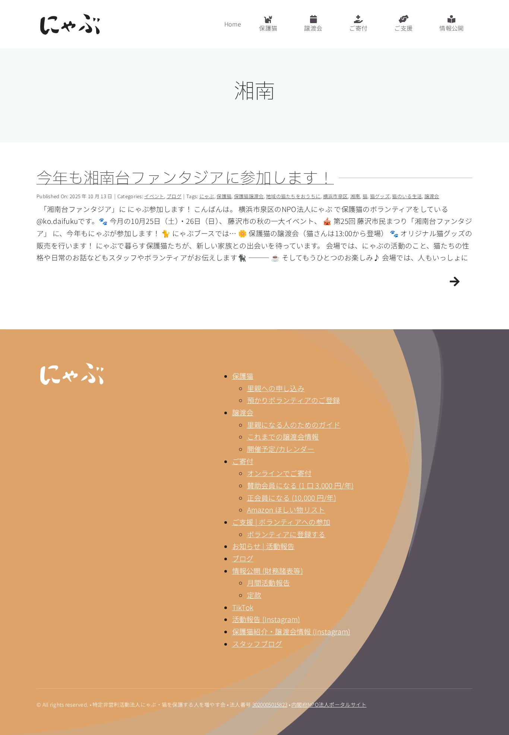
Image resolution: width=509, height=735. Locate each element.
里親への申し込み (275, 388)
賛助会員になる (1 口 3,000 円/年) (300, 485)
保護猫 (243, 376)
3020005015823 (270, 704)
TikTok (243, 607)
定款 (254, 595)
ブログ (243, 558)
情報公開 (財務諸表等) (267, 570)
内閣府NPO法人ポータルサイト (328, 704)
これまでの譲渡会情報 (283, 436)
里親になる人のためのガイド (294, 424)
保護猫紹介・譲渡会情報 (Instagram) (291, 631)
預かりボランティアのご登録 (293, 400)
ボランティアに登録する (286, 534)
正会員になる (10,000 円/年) (291, 497)
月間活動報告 (268, 582)
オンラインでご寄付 (279, 473)
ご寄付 (243, 461)
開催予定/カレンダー (280, 449)
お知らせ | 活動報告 (263, 546)
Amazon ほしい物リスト (286, 509)
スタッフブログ (257, 644)
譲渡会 (243, 412)
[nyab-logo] (72, 366)
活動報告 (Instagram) (266, 619)
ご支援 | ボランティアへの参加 (281, 522)
